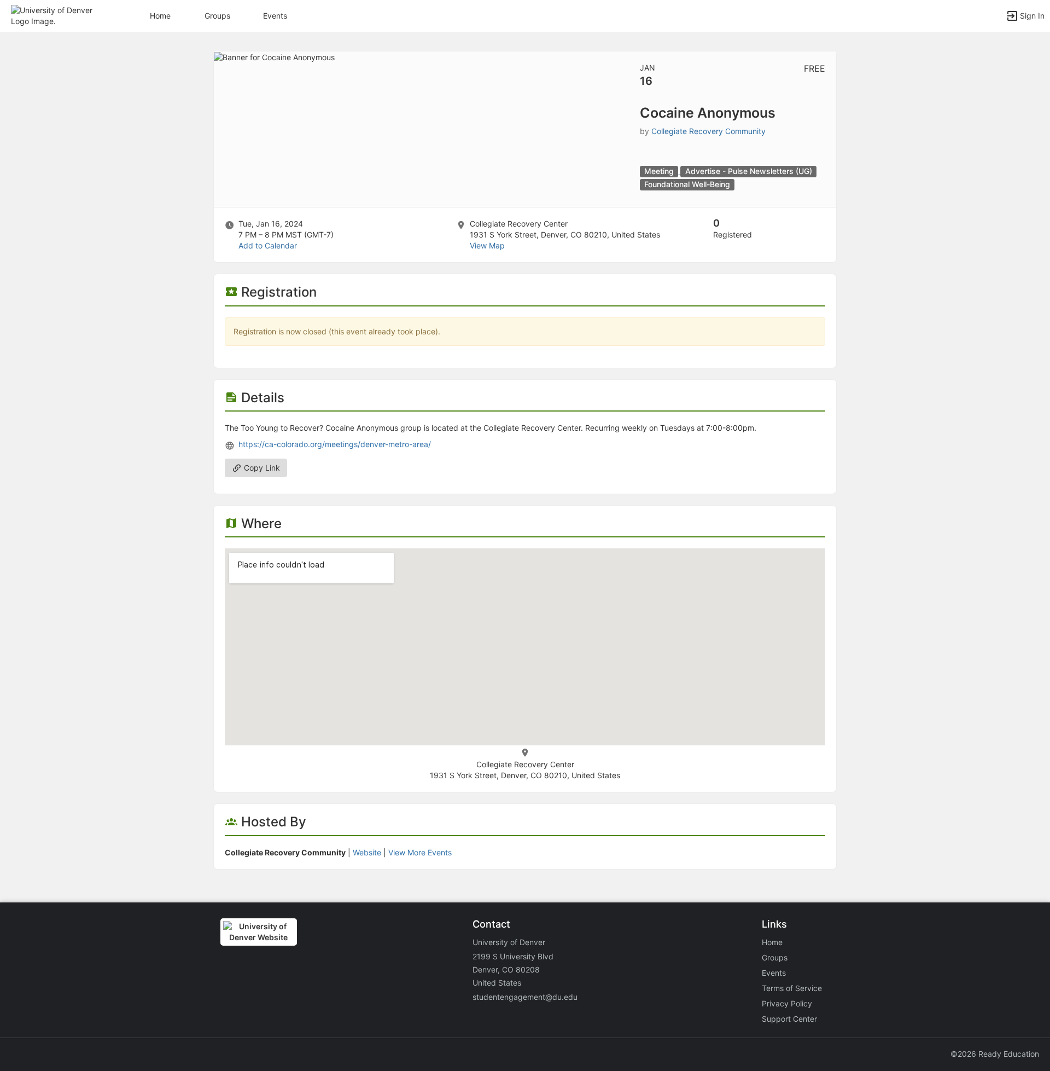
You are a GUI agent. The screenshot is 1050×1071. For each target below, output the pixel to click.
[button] (56, 15)
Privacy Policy (787, 1003)
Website (367, 852)
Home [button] (160, 15)
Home (772, 942)
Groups (217, 15)
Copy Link (261, 467)
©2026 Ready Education (994, 1053)
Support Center (789, 1018)
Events (275, 15)
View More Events (420, 852)
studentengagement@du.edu (525, 996)
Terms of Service (792, 988)
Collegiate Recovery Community (708, 131)
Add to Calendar (267, 245)
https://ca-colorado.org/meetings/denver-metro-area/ (334, 444)
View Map (487, 245)
